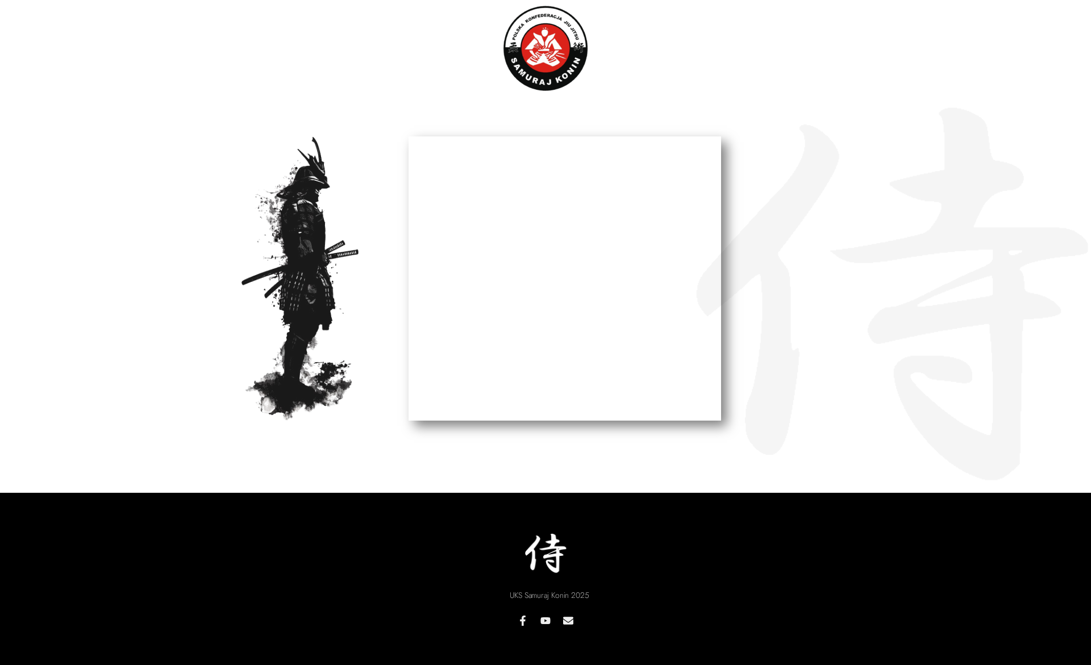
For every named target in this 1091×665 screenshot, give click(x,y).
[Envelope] (568, 620)
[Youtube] (545, 620)
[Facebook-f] (523, 620)
